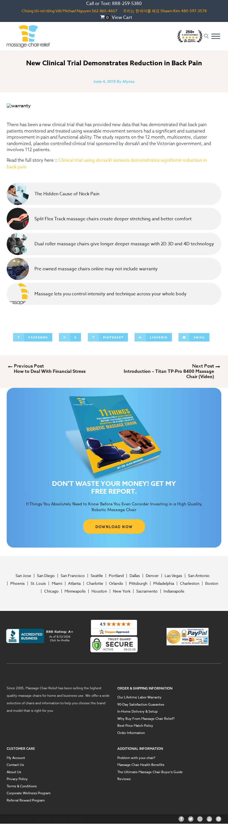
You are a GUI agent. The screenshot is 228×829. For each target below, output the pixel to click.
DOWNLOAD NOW (114, 526)
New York (121, 591)
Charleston (189, 583)
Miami (57, 583)
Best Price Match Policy (135, 726)
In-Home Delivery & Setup (137, 711)
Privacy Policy (17, 779)
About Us (14, 772)
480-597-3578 (194, 10)
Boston (211, 583)
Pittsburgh (138, 583)
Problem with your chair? (136, 758)
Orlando (116, 583)
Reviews (124, 779)
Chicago (51, 591)
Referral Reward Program (26, 800)
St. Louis (38, 583)
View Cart (122, 17)
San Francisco (73, 576)
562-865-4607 (104, 10)
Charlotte (94, 583)
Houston (99, 591)
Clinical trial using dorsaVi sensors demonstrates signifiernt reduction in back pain (107, 163)
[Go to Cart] (105, 17)
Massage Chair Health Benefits (140, 765)
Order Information (131, 733)
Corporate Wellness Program (29, 793)
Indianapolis (173, 591)
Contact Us (15, 765)
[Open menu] (215, 36)
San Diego (46, 576)
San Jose (23, 576)
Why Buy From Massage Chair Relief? (146, 719)
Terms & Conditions (22, 786)
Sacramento (147, 591)
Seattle (97, 576)
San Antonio (199, 576)
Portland (116, 576)
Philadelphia (163, 583)
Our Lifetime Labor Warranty (139, 697)
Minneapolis (75, 591)
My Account (16, 758)
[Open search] (206, 36)
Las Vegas (173, 576)
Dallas (135, 576)
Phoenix (17, 583)
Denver (152, 576)
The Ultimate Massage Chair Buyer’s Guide (150, 772)
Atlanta (74, 583)
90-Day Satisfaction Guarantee (140, 704)
